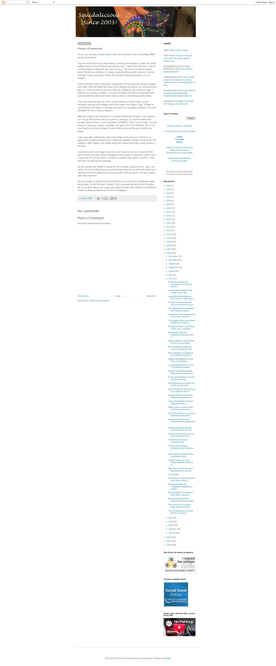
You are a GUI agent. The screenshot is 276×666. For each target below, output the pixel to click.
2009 (168, 242)
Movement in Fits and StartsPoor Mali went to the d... (181, 334)
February (173, 529)
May (171, 518)
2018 (168, 208)
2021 (168, 197)
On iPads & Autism (180, 161)
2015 (168, 219)
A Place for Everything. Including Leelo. (178, 441)
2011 (168, 234)
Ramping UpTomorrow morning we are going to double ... (180, 284)
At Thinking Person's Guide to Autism (179, 131)
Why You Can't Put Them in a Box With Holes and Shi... (180, 469)
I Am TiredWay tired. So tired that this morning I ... (180, 512)
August (172, 271)
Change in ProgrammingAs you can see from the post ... (181, 303)
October (172, 264)
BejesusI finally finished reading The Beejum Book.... (181, 500)
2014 (168, 223)
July (171, 275)
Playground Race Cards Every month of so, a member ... (181, 327)
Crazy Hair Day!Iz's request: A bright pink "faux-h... (181, 402)
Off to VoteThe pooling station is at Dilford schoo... (181, 455)
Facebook (179, 139)
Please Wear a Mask (179, 50)
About (179, 137)
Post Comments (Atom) (99, 301)
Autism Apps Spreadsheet (179, 158)
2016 (168, 216)
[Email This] (103, 198)
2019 (168, 204)
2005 (168, 537)
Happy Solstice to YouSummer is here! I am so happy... (181, 342)
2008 (168, 245)
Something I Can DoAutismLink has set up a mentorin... (181, 315)
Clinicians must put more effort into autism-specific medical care (178, 58)
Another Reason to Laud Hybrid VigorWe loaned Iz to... (180, 462)
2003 (168, 545)
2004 (168, 541)
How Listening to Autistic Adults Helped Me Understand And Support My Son (179, 93)
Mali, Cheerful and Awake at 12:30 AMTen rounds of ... (180, 354)
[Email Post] (98, 198)
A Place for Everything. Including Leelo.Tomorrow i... (180, 448)
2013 (168, 227)
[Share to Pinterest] (115, 198)
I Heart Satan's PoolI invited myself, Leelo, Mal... (180, 291)
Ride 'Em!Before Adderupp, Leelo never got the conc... (181, 348)
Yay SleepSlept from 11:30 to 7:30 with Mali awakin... (180, 366)
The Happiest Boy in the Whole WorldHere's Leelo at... (181, 321)
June (171, 279)
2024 (168, 189)
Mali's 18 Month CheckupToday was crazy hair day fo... (181, 390)
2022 (168, 193)
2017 (168, 212)
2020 (168, 201)
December (173, 256)
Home (117, 296)
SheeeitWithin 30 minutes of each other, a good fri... (180, 494)
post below (106, 54)
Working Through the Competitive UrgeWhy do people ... (180, 486)
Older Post (151, 296)
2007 (168, 249)
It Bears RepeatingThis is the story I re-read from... (180, 360)
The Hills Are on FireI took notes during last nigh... (179, 506)
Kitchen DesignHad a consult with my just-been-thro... (181, 435)
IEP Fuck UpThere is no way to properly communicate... (181, 414)
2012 (168, 230)
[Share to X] (109, 198)
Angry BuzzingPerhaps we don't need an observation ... (181, 297)
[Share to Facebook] (112, 198)
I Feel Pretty (173, 474)
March (172, 525)
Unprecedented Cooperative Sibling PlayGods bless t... (180, 396)
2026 (168, 186)
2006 (168, 253)
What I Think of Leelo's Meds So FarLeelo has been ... (180, 408)
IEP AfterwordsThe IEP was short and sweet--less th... (180, 429)
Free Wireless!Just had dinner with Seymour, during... (181, 309)
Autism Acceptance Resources (179, 147)
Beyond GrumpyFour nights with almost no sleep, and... (181, 372)
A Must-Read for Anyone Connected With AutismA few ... (181, 421)
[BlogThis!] (106, 198)
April (171, 521)
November (173, 260)
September (174, 267)
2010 (168, 238)
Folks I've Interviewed (179, 150)
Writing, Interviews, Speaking (179, 126)
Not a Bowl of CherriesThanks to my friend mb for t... (181, 479)
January (172, 533)
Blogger (167, 658)
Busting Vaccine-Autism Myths (180, 153)
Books (180, 142)
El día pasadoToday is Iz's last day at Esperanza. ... (181, 378)
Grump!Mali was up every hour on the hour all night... (181, 384)
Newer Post (83, 296)
